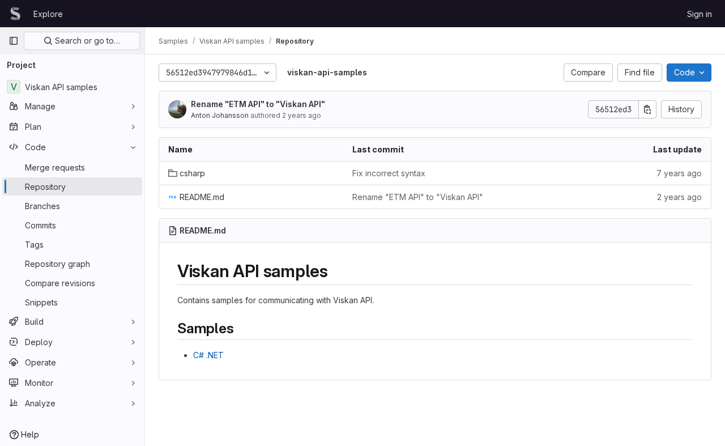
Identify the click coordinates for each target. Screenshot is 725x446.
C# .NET (208, 355)
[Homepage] (15, 14)
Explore (48, 14)
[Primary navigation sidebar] (14, 41)
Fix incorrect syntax (388, 173)
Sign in (699, 14)
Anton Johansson (220, 115)
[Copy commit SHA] (647, 109)
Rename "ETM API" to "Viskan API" (258, 104)
